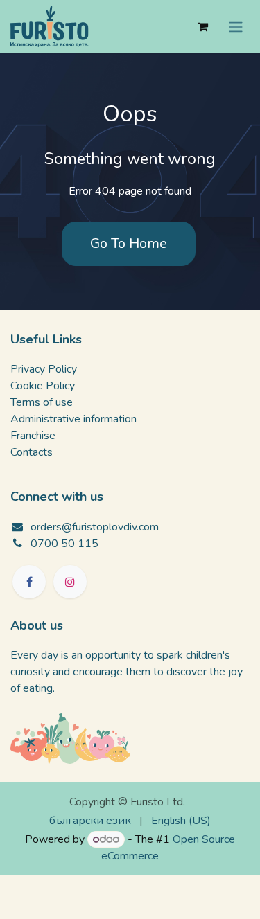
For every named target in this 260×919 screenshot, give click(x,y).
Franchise (32, 435)
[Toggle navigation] (236, 26)
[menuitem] (90, 820)
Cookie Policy (42, 385)
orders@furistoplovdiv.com (95, 527)
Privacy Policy (43, 369)
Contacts (31, 452)
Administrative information (73, 419)
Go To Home (128, 243)
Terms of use (41, 402)
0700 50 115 (64, 543)
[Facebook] (29, 581)
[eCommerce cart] (202, 26)
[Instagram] (70, 581)
